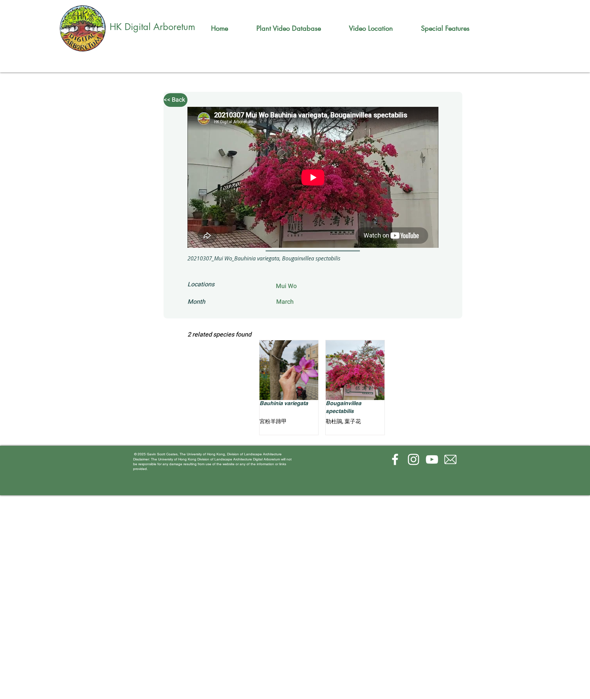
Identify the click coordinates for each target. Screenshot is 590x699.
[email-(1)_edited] (450, 459)
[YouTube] (431, 459)
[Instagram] (413, 459)
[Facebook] (395, 459)
